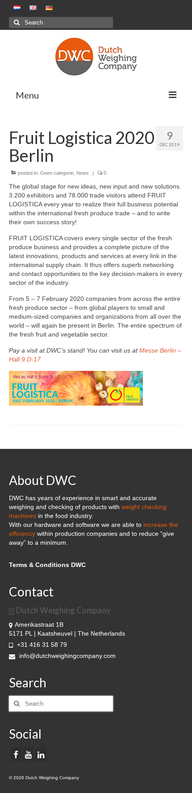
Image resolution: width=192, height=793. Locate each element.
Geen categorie (57, 173)
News (82, 173)
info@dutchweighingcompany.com (66, 655)
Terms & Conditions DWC (47, 564)
